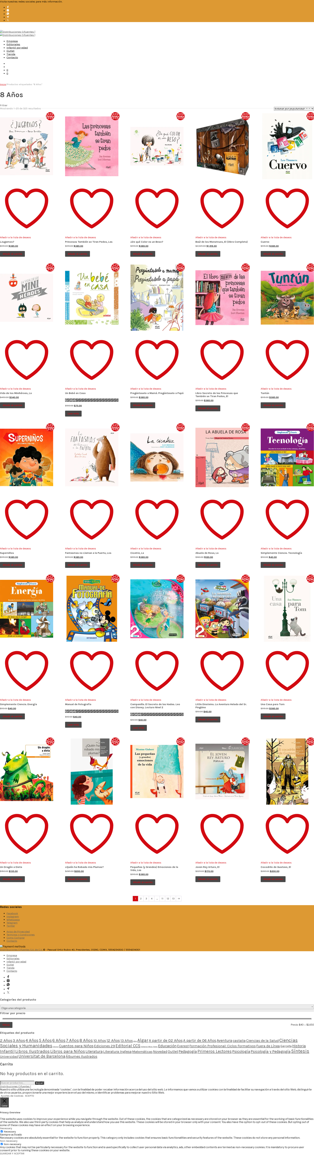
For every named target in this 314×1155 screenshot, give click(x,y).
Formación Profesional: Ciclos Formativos (222, 1046)
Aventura (224, 1040)
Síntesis (300, 1051)
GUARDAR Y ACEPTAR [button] (12, 1153)
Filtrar (6, 1024)
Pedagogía (188, 1051)
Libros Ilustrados (32, 1051)
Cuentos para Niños (76, 1046)
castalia (239, 1040)
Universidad (9, 1056)
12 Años (113, 1040)
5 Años (45, 1040)
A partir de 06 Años (199, 1040)
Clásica (56, 1047)
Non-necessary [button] (8, 1140)
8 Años (86, 1040)
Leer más (73, 413)
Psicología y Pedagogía (271, 1051)
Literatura (94, 1051)
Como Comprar (16, 937)
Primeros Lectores (214, 1051)
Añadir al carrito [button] (12, 253)
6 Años (59, 1040)
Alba (135, 1041)
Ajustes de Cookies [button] (12, 1095)
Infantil (7, 1051)
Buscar (39, 1083)
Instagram (13, 916)
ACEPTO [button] (29, 1095)
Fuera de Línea (268, 1046)
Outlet (10, 50)
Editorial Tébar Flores (149, 1047)
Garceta (286, 1046)
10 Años (99, 1040)
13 (173, 898)
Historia (299, 1046)
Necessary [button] (6, 1128)
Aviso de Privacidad (18, 931)
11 (162, 898)
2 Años (6, 1040)
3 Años (19, 1040)
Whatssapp (13, 919)
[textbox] (157, 1008)
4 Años (32, 1040)
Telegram (12, 922)
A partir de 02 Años (166, 1040)
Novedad (160, 1051)
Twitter (11, 925)
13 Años (126, 1040)
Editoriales (13, 44)
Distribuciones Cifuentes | (15, 1086)
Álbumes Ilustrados (81, 1056)
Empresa (12, 41)
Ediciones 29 (104, 1046)
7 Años (72, 1040)
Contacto (12, 57)
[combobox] (157, 1006)
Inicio (3, 84)
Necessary (10, 1131)
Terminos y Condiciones (21, 934)
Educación (167, 1045)
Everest (183, 1046)
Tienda (11, 54)
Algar (142, 1040)
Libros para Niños (67, 1051)
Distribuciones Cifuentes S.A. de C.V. (21, 949)
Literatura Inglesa (117, 1051)
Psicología (241, 1051)
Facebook (12, 913)
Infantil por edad (17, 47)
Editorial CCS (127, 1045)
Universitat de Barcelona (41, 1056)
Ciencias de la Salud (262, 1040)
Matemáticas (142, 1052)
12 (168, 898)
